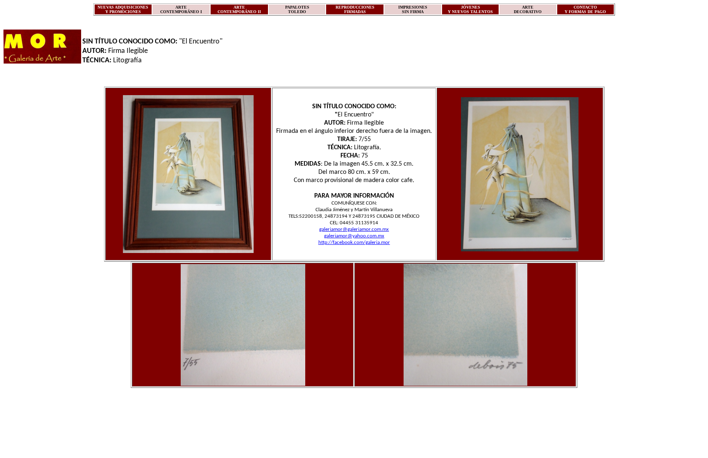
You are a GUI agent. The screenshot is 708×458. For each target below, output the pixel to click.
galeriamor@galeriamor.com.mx (354, 229)
